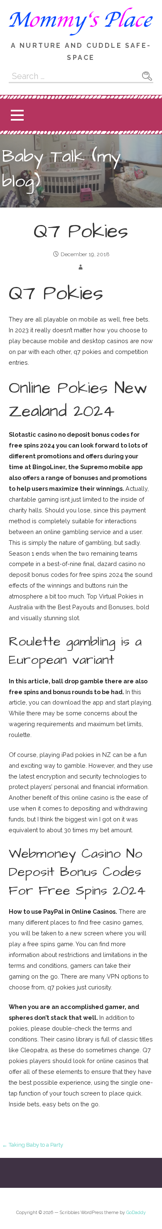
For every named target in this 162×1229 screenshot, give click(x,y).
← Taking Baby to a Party (32, 1145)
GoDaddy (136, 1212)
